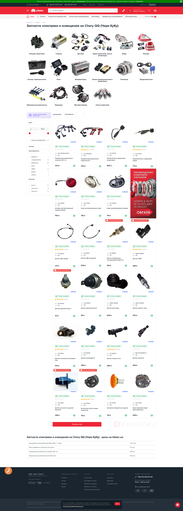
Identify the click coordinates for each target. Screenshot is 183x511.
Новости (64, 478)
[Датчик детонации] (117, 293)
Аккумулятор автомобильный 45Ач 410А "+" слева (45, 443)
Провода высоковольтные (37, 105)
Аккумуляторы (80, 79)
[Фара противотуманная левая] (91, 193)
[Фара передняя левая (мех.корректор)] (143, 393)
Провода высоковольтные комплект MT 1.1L (43, 451)
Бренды (64, 484)
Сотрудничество (112, 484)
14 (148, 424)
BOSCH (40, 172)
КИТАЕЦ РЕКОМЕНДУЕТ (40, 140)
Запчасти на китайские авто (57, 16)
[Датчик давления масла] (66, 293)
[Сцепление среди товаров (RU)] (143, 193)
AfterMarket (40, 163)
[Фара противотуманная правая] (117, 193)
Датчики (80, 54)
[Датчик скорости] (143, 343)
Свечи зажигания (102, 105)
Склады (31, 146)
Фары (124, 54)
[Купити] (74, 166)
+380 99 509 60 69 (55, 5)
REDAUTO (40, 157)
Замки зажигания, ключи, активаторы (102, 54)
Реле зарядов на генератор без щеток (41, 447)
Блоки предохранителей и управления (102, 80)
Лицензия (40, 188)
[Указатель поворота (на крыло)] (117, 393)
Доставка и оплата (90, 481)
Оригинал (40, 191)
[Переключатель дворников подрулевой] (117, 143)
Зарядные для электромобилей (112, 16)
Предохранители (146, 79)
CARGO (40, 175)
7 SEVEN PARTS (40, 160)
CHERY (37, 22)
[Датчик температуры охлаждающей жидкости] (117, 243)
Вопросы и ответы (90, 486)
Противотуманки (80, 105)
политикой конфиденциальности (73, 506)
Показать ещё (77, 424)
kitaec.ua (29, 22)
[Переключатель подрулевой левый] (143, 143)
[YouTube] (151, 491)
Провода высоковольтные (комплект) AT (42, 456)
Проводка (59, 105)
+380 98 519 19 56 (70, 5)
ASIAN (40, 169)
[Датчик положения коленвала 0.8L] (66, 343)
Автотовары (95, 16)
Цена (30, 122)
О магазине (88, 478)
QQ (44, 22)
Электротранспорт (131, 16)
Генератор (124, 79)
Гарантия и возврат (90, 484)
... (143, 424)
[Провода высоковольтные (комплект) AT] (91, 143)
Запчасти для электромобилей (79, 16)
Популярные (69, 114)
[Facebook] (138, 491)
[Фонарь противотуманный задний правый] (66, 193)
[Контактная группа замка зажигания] (91, 393)
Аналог (40, 185)
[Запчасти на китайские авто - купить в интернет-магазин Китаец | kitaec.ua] (37, 10)
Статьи (63, 481)
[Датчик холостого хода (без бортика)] (66, 393)
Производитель (34, 151)
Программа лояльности (92, 489)
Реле (59, 79)
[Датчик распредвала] (91, 343)
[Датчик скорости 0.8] (117, 343)
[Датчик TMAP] (143, 243)
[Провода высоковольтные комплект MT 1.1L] (66, 143)
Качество (32, 179)
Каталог (42, 16)
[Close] (181, 1)
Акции (85, 5)
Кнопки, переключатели (37, 79)
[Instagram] (145, 491)
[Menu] (28, 10)
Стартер (59, 54)
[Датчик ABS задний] (66, 243)
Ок (117, 504)
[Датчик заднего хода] (143, 293)
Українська (143, 5)
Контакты (101, 5)
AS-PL (40, 166)
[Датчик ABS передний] (91, 243)
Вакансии (92, 5)
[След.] (154, 424)
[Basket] (155, 10)
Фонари (146, 54)
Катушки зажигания (37, 54)
